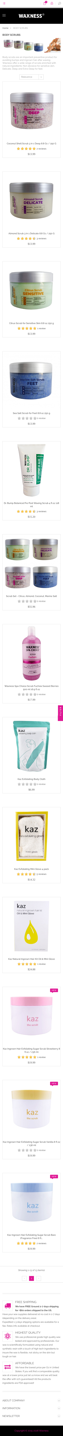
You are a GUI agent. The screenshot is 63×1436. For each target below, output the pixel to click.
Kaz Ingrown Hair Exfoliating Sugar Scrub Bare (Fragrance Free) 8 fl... (31, 1237)
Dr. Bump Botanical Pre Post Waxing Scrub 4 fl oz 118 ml (31, 505)
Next (38, 1278)
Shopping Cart (45, 4)
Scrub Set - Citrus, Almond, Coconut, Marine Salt (31, 596)
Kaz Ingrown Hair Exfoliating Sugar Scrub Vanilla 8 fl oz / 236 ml (31, 1144)
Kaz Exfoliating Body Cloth (31, 779)
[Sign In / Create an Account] (52, 3)
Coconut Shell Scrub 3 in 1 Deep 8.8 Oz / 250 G (31, 143)
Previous (24, 1278)
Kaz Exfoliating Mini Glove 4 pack (31, 869)
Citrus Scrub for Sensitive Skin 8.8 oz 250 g (31, 323)
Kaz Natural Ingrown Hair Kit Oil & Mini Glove (31, 959)
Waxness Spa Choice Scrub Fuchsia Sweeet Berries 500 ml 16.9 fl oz (32, 688)
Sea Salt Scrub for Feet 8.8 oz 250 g (31, 413)
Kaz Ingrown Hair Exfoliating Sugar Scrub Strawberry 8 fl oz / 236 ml (31, 1050)
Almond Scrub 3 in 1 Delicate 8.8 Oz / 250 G (32, 233)
